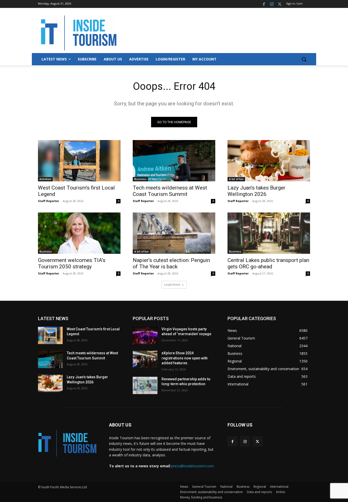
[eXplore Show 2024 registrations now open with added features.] (145, 359)
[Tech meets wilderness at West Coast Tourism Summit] (174, 160)
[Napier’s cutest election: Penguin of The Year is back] (174, 233)
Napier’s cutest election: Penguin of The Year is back (171, 263)
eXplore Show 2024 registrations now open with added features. (185, 358)
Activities (45, 179)
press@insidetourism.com (192, 465)
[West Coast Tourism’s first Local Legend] (79, 160)
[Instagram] (271, 4)
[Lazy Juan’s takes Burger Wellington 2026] (268, 160)
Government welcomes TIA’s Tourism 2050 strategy (71, 263)
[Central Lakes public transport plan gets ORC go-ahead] (268, 233)
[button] (304, 59)
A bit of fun (236, 179)
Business (140, 179)
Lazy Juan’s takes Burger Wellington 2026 (256, 191)
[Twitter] (279, 4)
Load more (172, 284)
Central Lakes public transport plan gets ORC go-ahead (268, 263)
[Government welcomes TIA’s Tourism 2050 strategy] (79, 233)
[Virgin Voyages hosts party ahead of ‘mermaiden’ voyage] (145, 335)
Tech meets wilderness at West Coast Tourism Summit (170, 191)
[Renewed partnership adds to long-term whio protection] (145, 385)
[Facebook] (264, 4)
